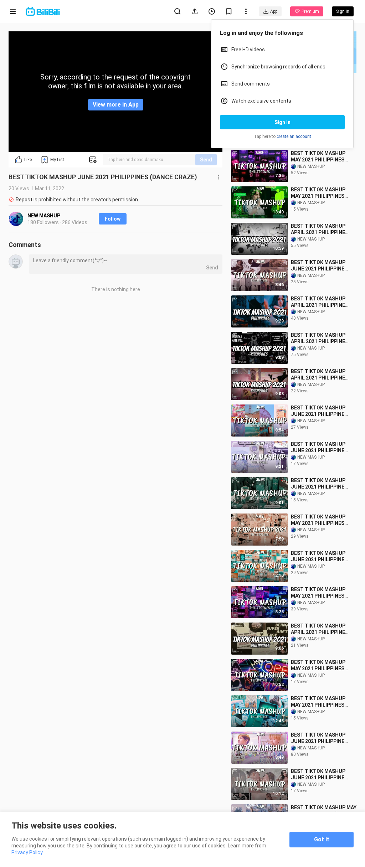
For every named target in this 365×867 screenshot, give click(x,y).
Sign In (282, 122)
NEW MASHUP (43, 215)
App (273, 11)
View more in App (116, 104)
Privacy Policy (27, 852)
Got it (321, 839)
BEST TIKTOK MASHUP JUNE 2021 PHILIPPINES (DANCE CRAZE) (319, 265)
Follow (112, 219)
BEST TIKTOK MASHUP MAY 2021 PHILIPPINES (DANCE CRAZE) (318, 156)
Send (206, 159)
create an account (294, 136)
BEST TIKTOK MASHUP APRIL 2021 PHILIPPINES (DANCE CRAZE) (319, 229)
